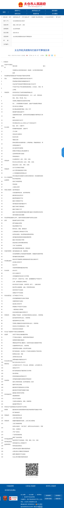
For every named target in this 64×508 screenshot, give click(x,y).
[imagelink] (32, 4)
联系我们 (39, 494)
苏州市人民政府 (51, 486)
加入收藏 (23, 494)
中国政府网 (10, 486)
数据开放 (36, 13)
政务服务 (55, 10)
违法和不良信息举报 (29, 497)
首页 (4, 12)
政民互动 (17, 13)
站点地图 (31, 494)
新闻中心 (17, 10)
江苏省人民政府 (30, 486)
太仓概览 (55, 13)
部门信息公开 (25, 17)
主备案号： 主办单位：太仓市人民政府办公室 (31, 500)
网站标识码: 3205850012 (31, 505)
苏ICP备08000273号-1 (33, 499)
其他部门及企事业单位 (37, 17)
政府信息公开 (36, 10)
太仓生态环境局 (49, 17)
